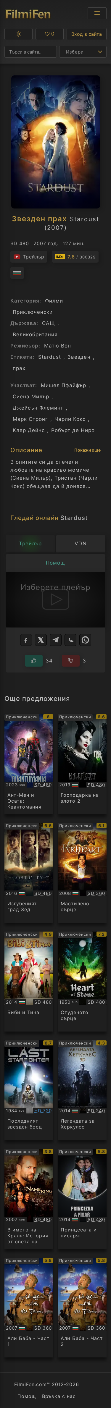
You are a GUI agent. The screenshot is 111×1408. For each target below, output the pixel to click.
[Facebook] (26, 640)
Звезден (78, 357)
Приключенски (33, 312)
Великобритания (35, 334)
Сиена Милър (31, 397)
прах (19, 368)
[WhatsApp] (85, 640)
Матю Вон (57, 346)
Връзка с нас (58, 1396)
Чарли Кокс (70, 419)
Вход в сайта (86, 34)
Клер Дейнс (29, 430)
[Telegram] (56, 640)
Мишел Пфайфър (63, 385)
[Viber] (70, 640)
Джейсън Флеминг (38, 408)
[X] (41, 640)
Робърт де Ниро (73, 430)
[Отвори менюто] (97, 13)
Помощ (26, 1396)
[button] (18, 34)
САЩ (48, 323)
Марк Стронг (30, 419)
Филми (54, 301)
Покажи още (87, 449)
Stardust (49, 357)
